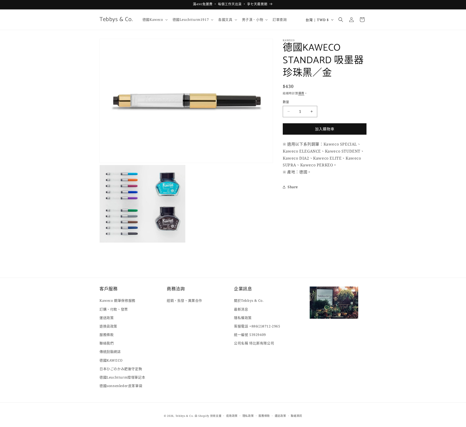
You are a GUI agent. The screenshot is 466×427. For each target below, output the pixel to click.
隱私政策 (248, 415)
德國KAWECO (111, 360)
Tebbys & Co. (184, 416)
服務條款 (107, 334)
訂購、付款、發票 (114, 309)
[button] (155, 20)
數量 (286, 102)
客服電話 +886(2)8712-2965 (257, 326)
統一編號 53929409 (250, 334)
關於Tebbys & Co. (249, 300)
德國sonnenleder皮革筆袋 (121, 385)
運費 (301, 93)
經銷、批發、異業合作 (184, 300)
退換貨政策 (108, 326)
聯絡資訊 (296, 415)
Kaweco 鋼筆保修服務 (117, 300)
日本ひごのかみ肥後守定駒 (121, 368)
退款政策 (232, 415)
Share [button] (293, 187)
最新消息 (241, 309)
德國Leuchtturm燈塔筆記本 (122, 377)
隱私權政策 (243, 317)
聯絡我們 (107, 343)
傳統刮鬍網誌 (110, 351)
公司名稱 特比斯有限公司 (254, 343)
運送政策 (107, 317)
